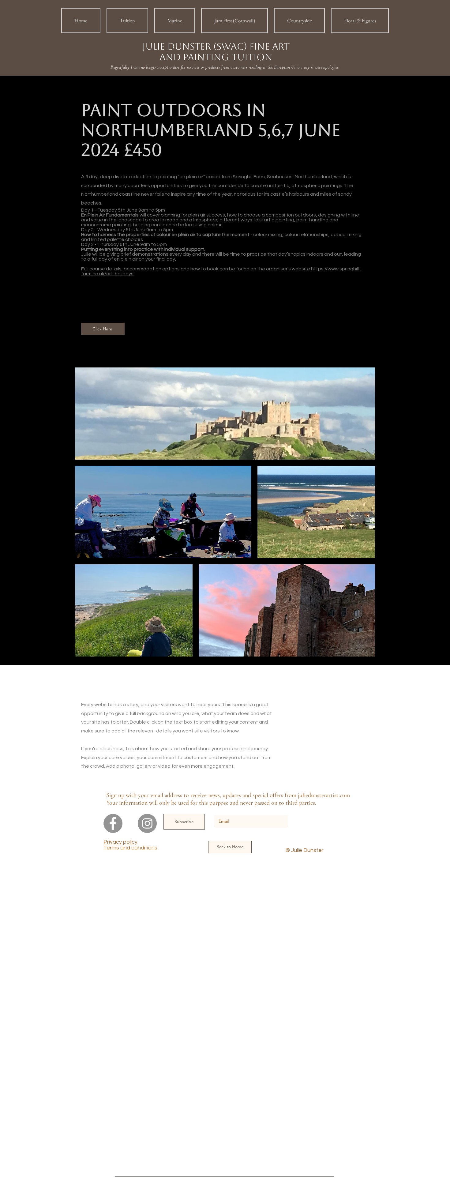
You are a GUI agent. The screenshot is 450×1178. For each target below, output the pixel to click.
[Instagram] (147, 823)
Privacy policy (120, 842)
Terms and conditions (130, 848)
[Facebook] (112, 823)
